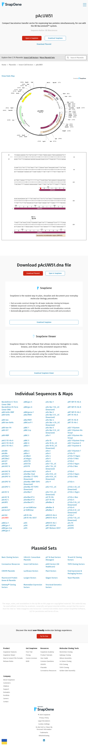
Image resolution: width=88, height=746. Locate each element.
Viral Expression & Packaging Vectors (75, 572)
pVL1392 (71, 525)
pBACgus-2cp (7, 528)
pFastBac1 (28, 492)
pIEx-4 (48, 456)
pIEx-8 (48, 471)
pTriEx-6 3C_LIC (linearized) (74, 511)
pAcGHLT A (6, 466)
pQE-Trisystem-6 (74, 446)
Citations (6, 686)
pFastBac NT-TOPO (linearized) (31, 488)
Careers (6, 698)
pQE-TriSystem (73, 428)
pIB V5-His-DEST (30, 518)
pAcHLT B (5, 497)
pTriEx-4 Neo (73, 497)
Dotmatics (6, 692)
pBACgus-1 (6, 525)
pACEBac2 (5, 459)
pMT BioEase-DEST (53, 528)
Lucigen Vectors (30, 578)
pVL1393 (71, 528)
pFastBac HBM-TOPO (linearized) (32, 483)
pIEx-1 (48, 435)
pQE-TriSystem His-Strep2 (75, 436)
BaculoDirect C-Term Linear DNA (10, 403)
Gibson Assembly (65, 658)
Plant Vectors (51, 571)
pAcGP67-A (6, 477)
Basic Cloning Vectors (10, 557)
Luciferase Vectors (31, 571)
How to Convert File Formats (13, 658)
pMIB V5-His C (51, 523)
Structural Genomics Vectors (54, 586)
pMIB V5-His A (51, 515)
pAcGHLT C (6, 474)
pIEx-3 (48, 453)
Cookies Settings (44, 724)
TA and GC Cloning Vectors (75, 558)
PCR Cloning (64, 664)
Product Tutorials (46, 655)
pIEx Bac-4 (50, 420)
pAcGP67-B (6, 482)
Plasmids (12, 65)
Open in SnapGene (31, 38)
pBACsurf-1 (28, 422)
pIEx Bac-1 (50, 402)
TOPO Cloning (64, 667)
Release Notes (8, 661)
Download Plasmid (44, 44)
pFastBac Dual (29, 474)
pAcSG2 (4, 515)
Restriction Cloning (66, 652)
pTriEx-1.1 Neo (73, 459)
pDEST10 (27, 461)
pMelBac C (50, 510)
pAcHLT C (5, 500)
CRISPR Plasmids (8, 571)
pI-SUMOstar (29, 510)
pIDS (25, 528)
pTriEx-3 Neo (73, 477)
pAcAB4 (5, 453)
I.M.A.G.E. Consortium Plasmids (32, 558)
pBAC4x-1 (5, 523)
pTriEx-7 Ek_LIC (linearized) (74, 519)
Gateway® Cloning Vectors (9, 586)
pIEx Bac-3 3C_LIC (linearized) (52, 416)
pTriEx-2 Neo (73, 466)
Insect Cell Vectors (31, 564)
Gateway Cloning (65, 655)
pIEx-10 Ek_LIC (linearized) (51, 447)
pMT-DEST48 (51, 525)
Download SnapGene (55, 38)
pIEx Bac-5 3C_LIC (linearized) (53, 431)
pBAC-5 (26, 441)
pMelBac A (50, 502)
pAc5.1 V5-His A (7, 441)
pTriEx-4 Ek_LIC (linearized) (74, 488)
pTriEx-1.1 (71, 453)
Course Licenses (31, 658)
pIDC (25, 523)
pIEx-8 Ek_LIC (51, 474)
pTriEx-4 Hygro (73, 492)
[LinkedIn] (44, 740)
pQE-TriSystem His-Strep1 (75, 431)
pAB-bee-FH (6, 428)
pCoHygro (27, 459)
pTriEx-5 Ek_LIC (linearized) (74, 503)
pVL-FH (70, 523)
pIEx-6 (48, 461)
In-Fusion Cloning (65, 661)
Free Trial (29, 652)
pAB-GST (5, 430)
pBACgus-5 (28, 402)
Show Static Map (8, 76)
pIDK (25, 525)
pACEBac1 (5, 456)
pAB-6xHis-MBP (8, 412)
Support (6, 689)
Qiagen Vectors (52, 578)
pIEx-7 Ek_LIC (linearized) (51, 467)
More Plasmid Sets (47, 58)
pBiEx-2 (26, 451)
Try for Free (44, 636)
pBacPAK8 (28, 415)
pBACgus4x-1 (29, 412)
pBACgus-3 (6, 531)
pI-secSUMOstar (30, 507)
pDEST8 (27, 466)
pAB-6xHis (6, 415)
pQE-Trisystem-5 (74, 443)
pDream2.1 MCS (30, 471)
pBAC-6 (26, 443)
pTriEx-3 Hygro (73, 474)
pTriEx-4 (71, 482)
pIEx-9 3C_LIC (51, 487)
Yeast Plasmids (74, 578)
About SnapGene (9, 680)
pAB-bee (5, 420)
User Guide (44, 658)
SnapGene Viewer (9, 655)
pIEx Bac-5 (50, 428)
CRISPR (43, 664)
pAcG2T (4, 461)
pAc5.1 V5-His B (7, 443)
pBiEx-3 (26, 453)
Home (4, 65)
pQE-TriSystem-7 (74, 451)
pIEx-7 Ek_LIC (51, 464)
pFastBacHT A (29, 497)
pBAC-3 (26, 435)
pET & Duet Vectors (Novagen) (53, 558)
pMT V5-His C (73, 422)
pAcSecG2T (6, 510)
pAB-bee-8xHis (8, 422)
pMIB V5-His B (51, 518)
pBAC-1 (26, 428)
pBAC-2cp (27, 430)
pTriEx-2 (71, 461)
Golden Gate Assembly (67, 671)
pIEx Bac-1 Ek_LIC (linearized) (52, 408)
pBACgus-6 (28, 407)
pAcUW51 (5, 518)
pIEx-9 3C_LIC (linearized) (51, 493)
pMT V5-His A (73, 415)
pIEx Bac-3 (50, 412)
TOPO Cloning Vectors (76, 564)
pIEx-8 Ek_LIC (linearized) (51, 478)
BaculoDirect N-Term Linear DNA (10, 408)
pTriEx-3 (71, 471)
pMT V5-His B (73, 420)
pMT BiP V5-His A (74, 402)
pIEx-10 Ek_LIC (51, 443)
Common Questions (47, 661)
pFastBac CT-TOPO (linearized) (31, 478)
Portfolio (6, 695)
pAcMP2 (5, 502)
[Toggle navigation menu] (84, 4)
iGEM (27, 661)
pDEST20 (27, 464)
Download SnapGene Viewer (44, 373)
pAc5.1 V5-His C (7, 446)
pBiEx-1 (26, 446)
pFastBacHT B (29, 500)
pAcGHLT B (6, 471)
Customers (7, 683)
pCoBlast (27, 456)
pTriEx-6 (71, 507)
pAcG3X (4, 464)
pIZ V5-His (50, 497)
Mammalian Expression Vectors (33, 586)
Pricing (28, 655)
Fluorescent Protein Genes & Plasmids (9, 579)
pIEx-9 (48, 482)
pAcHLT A (5, 492)
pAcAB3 (4, 451)
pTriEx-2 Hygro (73, 464)
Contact (5, 702)
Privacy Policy (44, 718)
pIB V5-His (28, 515)
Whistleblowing (44, 736)
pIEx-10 (48, 441)
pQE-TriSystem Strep (76, 441)
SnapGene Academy (47, 652)
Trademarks (44, 732)
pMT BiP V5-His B (74, 407)
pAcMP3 (5, 507)
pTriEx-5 (71, 500)
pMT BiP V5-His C (74, 412)
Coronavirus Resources (11, 564)
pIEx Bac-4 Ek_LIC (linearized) (53, 423)
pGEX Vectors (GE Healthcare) (52, 565)
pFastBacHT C (29, 502)
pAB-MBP (5, 435)
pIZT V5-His (50, 500)
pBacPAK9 (28, 420)
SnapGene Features (10, 652)
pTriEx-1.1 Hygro (74, 456)
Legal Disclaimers (44, 721)
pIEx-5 (48, 459)
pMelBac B (50, 507)
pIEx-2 (48, 451)
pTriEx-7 (71, 515)
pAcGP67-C (6, 487)
